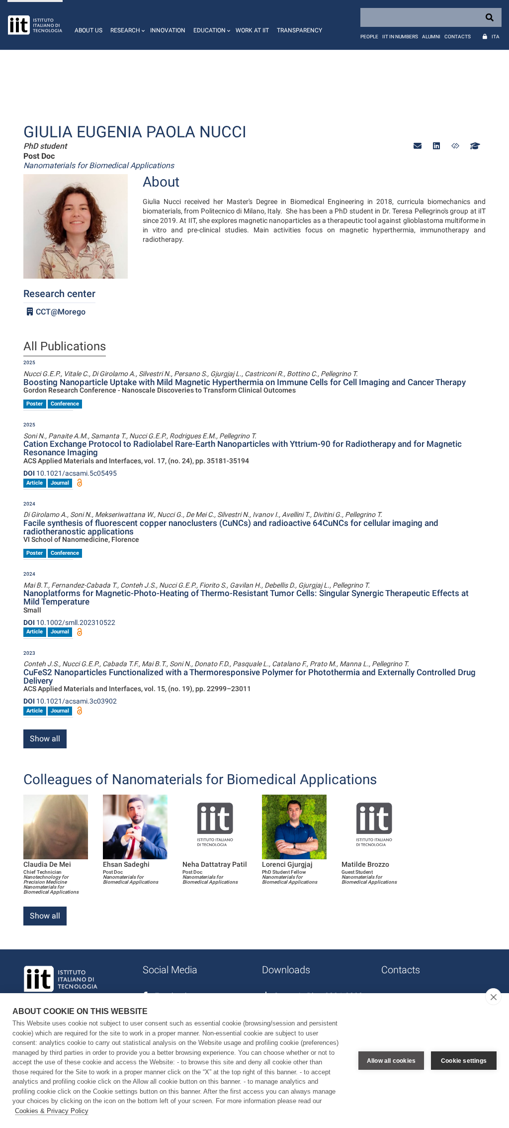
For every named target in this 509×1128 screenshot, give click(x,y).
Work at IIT (252, 30)
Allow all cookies (391, 1060)
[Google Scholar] (474, 146)
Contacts (457, 36)
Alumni (431, 36)
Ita (496, 36)
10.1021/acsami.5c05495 (70, 473)
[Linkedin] (436, 146)
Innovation (167, 30)
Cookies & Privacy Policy (51, 1111)
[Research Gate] (455, 146)
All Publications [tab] (64, 346)
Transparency (299, 30)
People (369, 36)
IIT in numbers (400, 36)
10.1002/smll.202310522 (69, 622)
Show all (45, 738)
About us (88, 30)
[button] (126, 25)
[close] (493, 996)
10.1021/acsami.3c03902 (70, 701)
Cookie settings (464, 1060)
